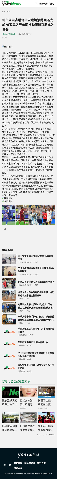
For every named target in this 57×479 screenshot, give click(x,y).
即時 (8, 12)
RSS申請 (43, 3)
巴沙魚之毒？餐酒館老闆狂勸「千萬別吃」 (28, 428)
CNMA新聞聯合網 (9, 34)
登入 (52, 3)
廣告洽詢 (41, 463)
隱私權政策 (29, 463)
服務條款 (18, 463)
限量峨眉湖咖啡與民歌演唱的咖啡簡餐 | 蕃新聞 (9, 428)
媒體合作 (18, 468)
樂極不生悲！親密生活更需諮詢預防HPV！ (45, 402)
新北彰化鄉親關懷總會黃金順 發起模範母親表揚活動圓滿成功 (46, 428)
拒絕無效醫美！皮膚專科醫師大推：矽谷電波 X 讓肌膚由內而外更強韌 (27, 402)
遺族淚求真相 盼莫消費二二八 (9, 402)
